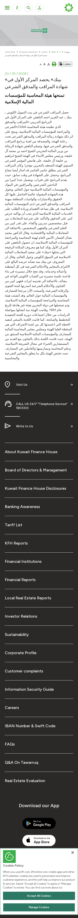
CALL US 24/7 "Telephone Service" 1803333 (41, 406)
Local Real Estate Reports (28, 598)
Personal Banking (28, 52)
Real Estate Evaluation (25, 780)
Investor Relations (21, 616)
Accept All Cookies (39, 895)
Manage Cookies (39, 907)
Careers (12, 707)
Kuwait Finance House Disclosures (35, 488)
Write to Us (24, 426)
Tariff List (13, 524)
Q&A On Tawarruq (21, 762)
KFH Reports (16, 543)
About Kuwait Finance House (31, 451)
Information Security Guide (29, 689)
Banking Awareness (22, 506)
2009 (53, 52)
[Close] (72, 852)
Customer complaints (24, 671)
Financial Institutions (23, 561)
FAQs (10, 744)
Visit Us (21, 385)
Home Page (10, 52)
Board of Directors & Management (36, 470)
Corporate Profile (20, 652)
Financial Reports (20, 579)
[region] (39, 881)
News (44, 52)
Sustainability (17, 634)
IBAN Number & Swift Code (30, 725)
